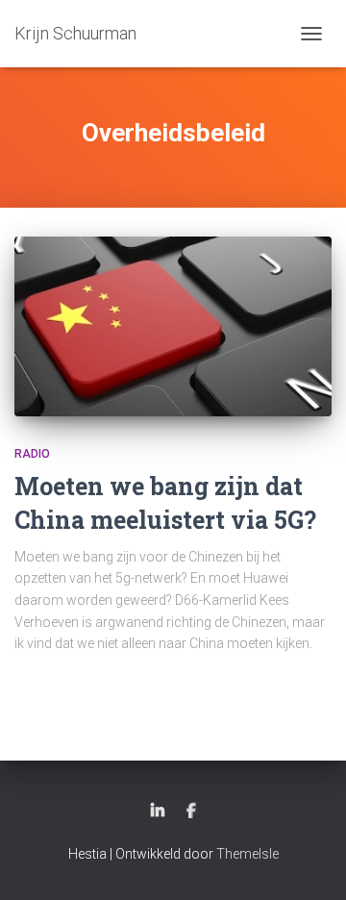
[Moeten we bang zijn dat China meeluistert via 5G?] (173, 326)
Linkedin (157, 811)
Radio (32, 454)
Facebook (191, 811)
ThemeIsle (247, 854)
